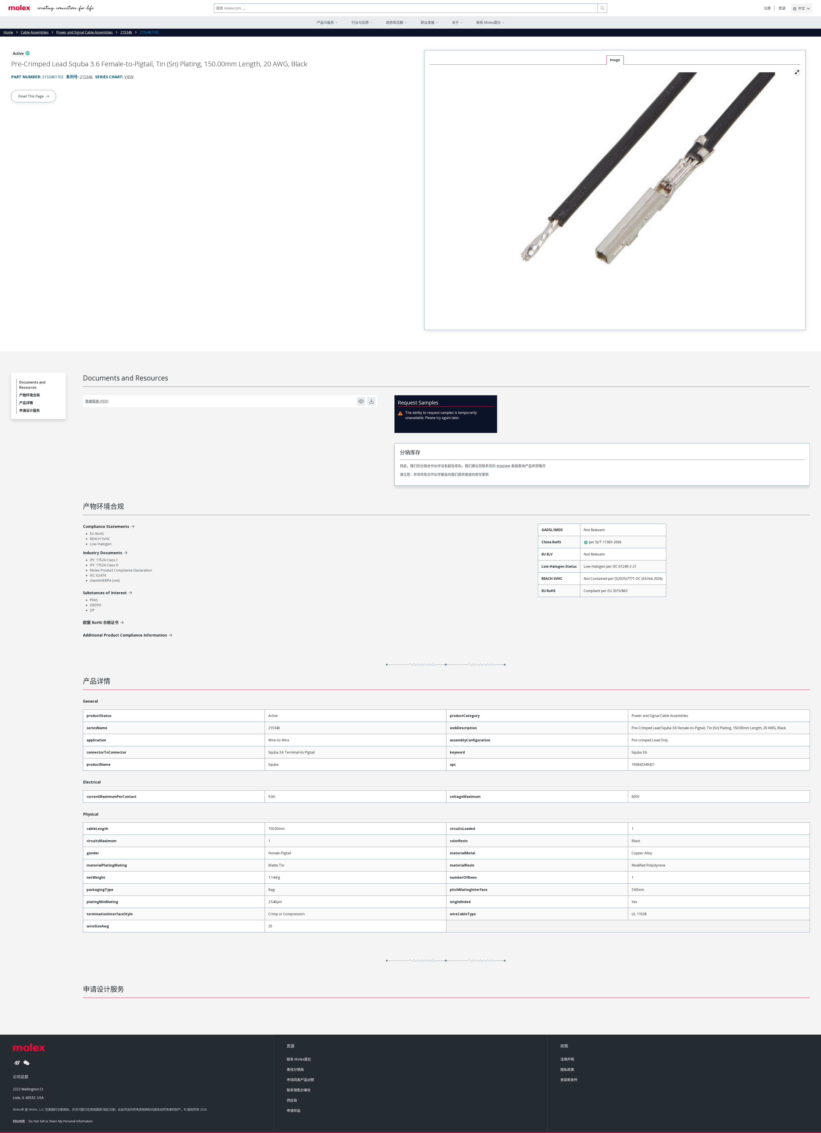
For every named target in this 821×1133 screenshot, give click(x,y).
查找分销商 (295, 1069)
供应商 (292, 1100)
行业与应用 (360, 22)
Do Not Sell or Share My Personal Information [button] (60, 1121)
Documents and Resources (32, 385)
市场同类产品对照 (300, 1079)
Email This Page (31, 96)
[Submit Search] (602, 8)
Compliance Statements (106, 526)
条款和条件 (568, 1079)
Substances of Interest (105, 592)
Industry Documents (102, 552)
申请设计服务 (29, 410)
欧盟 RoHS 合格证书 (100, 622)
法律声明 (567, 1059)
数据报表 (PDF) (96, 401)
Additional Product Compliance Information (125, 635)
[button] (797, 72)
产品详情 (26, 402)
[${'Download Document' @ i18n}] (371, 401)
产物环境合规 (29, 395)
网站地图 (19, 1121)
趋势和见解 (394, 22)
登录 (782, 8)
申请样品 (293, 1110)
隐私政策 (567, 1069)
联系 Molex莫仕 (299, 1059)
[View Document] (361, 401)
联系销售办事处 (299, 1090)
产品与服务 (325, 22)
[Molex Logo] (51, 8)
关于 (455, 22)
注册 (767, 8)
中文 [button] (801, 8)
